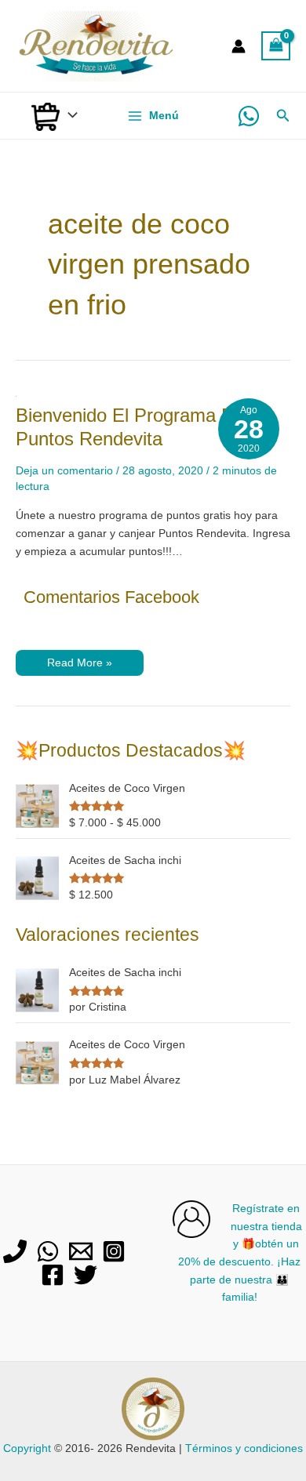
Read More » (79, 666)
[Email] (81, 1251)
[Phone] (15, 1251)
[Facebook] (52, 1275)
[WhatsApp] (248, 116)
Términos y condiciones (244, 1448)
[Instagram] (114, 1251)
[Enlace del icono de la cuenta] (238, 46)
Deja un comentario (64, 471)
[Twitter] (85, 1275)
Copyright (27, 1448)
